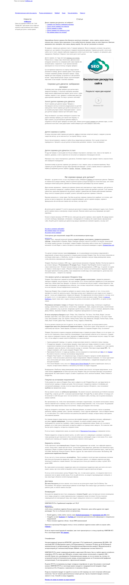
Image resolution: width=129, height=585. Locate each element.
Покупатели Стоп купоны (88, 431)
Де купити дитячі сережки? (53, 232)
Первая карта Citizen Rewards (80, 363)
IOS (102, 352)
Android (110, 352)
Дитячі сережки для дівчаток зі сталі (58, 30)
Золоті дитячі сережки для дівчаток (58, 26)
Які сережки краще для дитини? (57, 32)
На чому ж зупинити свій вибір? (54, 228)
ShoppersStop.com (108, 245)
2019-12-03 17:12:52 (48, 238)
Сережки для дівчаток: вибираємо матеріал (60, 24)
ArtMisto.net (28, 1)
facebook (62, 517)
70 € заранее (65, 532)
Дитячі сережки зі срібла (54, 28)
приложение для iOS (99, 515)
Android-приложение (83, 515)
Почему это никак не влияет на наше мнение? (60, 579)
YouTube (71, 517)
